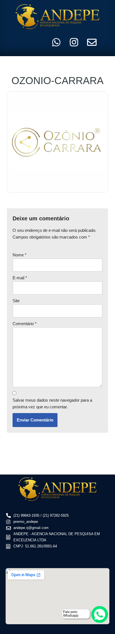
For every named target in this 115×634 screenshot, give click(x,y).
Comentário (25, 323)
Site (16, 300)
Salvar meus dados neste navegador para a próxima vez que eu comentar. (52, 403)
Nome (20, 254)
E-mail (20, 277)
